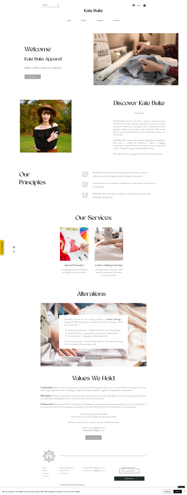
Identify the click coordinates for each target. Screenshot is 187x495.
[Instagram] (14, 247)
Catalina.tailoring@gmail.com (93, 427)
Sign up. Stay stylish (128, 467)
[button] (144, 5)
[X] (14, 251)
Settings (167, 491)
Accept (177, 491)
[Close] (184, 491)
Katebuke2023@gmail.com (93, 430)
